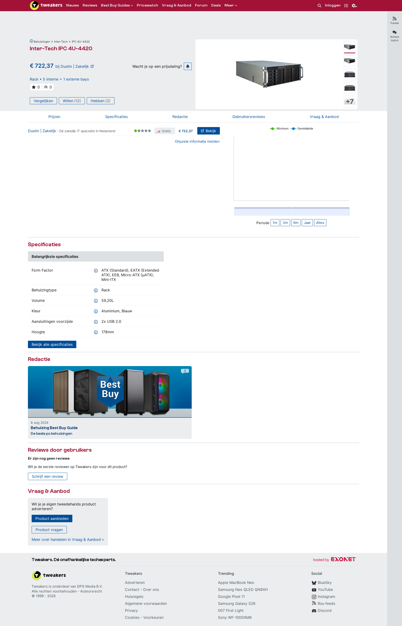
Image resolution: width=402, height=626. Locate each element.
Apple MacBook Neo (236, 582)
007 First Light (231, 610)
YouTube (325, 589)
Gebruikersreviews (248, 116)
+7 (350, 101)
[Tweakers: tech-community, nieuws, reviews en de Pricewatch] (46, 5)
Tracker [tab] (394, 23)
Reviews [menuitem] (90, 5)
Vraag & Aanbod (324, 116)
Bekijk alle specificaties (52, 344)
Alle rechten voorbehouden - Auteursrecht (67, 591)
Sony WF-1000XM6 (235, 617)
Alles (320, 222)
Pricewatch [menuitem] (147, 5)
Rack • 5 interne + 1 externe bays (59, 79)
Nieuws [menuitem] (72, 5)
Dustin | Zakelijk (42, 130)
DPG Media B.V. (90, 586)
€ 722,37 (186, 131)
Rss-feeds (326, 603)
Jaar (307, 222)
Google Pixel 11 (231, 596)
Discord (325, 610)
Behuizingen (42, 41)
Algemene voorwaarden (146, 603)
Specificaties (116, 116)
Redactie (180, 116)
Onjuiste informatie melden (197, 141)
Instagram (326, 596)
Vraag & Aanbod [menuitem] (176, 5)
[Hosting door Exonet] (334, 560)
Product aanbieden (52, 518)
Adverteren (135, 582)
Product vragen (49, 529)
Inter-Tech (61, 41)
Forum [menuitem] (201, 5)
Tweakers (40, 586)
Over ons (151, 589)
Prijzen (54, 116)
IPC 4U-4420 (81, 41)
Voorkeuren (153, 617)
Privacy (131, 610)
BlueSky (325, 582)
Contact (132, 589)
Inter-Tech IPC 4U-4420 (61, 48)
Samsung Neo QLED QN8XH (243, 589)
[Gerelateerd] (31, 41)
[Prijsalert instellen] (188, 66)
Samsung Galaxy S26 (236, 603)
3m (285, 222)
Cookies (132, 617)
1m (275, 222)
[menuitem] (319, 5)
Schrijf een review (47, 476)
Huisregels (134, 596)
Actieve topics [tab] (394, 38)
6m (295, 222)
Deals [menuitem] (216, 5)
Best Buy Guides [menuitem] (115, 5)
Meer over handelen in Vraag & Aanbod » (68, 539)
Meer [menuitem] (229, 5)
